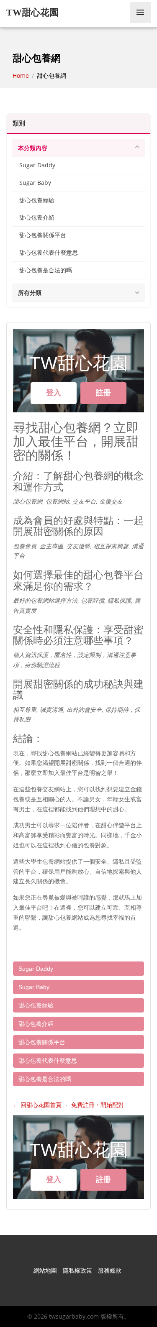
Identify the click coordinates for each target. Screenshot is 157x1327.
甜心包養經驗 (36, 200)
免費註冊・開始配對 (97, 1105)
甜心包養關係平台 (42, 235)
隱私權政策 (77, 1270)
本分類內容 (32, 148)
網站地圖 (45, 1270)
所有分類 (29, 293)
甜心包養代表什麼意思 (48, 252)
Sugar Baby (35, 183)
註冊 (103, 393)
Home (22, 75)
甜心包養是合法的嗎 (45, 270)
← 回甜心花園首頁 (37, 1105)
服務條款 (109, 1270)
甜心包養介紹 (36, 217)
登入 (53, 393)
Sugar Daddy (37, 165)
